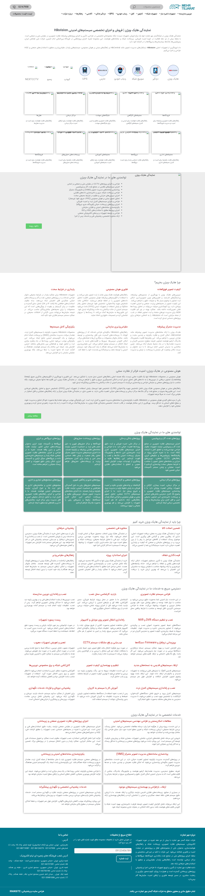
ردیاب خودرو (122, 14)
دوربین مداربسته (185, 14)
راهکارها (79, 14)
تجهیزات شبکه (151, 14)
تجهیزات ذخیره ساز (168, 14)
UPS (111, 14)
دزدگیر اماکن (101, 14)
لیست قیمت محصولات (22, 14)
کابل (132, 14)
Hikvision (151, 47)
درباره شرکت (67, 14)
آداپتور (140, 14)
